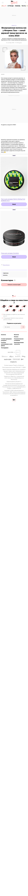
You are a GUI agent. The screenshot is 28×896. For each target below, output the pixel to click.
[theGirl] (14, 2)
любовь (17, 6)
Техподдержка (4, 347)
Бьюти (14, 25)
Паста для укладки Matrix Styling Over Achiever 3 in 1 (13, 199)
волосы (5, 275)
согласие (8, 314)
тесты (24, 6)
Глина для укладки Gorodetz (10, 253)
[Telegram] (24, 306)
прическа (5, 273)
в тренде (11, 6)
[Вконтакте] (10, 306)
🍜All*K (3, 6)
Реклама (16, 336)
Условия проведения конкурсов (6, 339)
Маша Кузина (6, 265)
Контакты (3, 334)
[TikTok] (7, 310)
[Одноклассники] (20, 310)
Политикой (7, 318)
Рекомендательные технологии (19, 343)
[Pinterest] (14, 310)
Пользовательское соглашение (18, 339)
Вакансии (16, 334)
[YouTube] (17, 306)
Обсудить (19, 42)
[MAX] (4, 306)
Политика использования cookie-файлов (7, 344)
